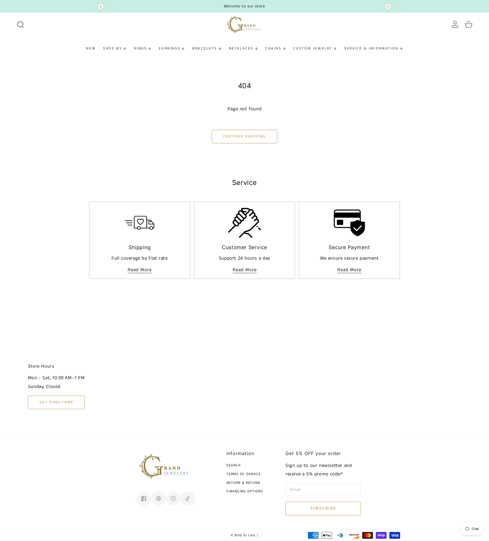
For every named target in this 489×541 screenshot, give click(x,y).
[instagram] (173, 498)
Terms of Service (243, 474)
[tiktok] (188, 498)
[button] (20, 24)
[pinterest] (158, 498)
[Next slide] (388, 6)
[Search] (20, 24)
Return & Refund (243, 483)
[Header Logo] (244, 24)
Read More (140, 269)
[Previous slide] (101, 6)
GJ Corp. (249, 535)
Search (233, 465)
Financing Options (244, 491)
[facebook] (144, 498)
